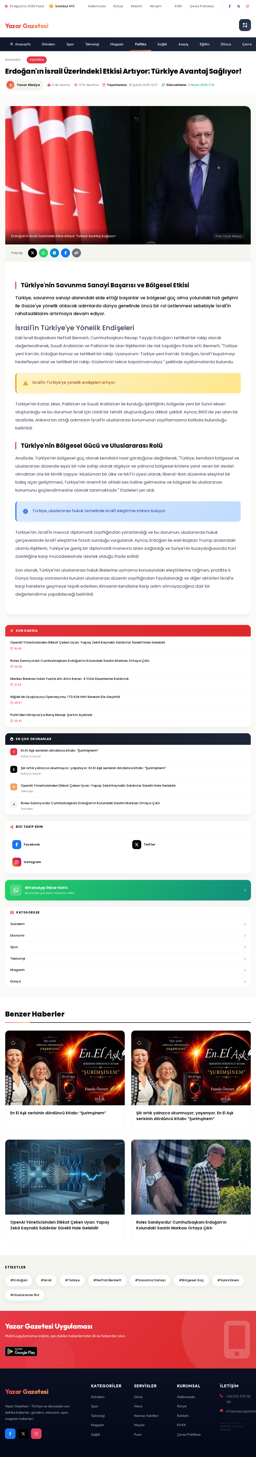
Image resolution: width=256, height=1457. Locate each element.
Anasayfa (22, 44)
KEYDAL (225, 1426)
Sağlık (162, 44)
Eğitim (205, 44)
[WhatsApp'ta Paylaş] (43, 252)
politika (37, 60)
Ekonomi (17, 935)
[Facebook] (230, 6)
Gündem (48, 44)
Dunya (15, 981)
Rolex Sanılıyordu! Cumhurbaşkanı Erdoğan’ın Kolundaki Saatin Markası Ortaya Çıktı (80, 660)
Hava (138, 1406)
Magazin (117, 44)
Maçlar (139, 1425)
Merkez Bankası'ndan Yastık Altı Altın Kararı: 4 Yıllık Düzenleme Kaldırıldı (69, 678)
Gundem (17, 924)
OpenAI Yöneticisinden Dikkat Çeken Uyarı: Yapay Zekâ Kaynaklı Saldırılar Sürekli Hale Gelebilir (87, 642)
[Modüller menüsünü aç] (245, 25)
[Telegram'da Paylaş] (54, 252)
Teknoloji (92, 44)
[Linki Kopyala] (76, 252)
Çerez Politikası (202, 6)
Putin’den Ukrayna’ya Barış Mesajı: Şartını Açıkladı (51, 714)
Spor (70, 44)
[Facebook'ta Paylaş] (65, 252)
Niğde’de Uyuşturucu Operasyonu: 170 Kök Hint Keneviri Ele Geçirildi (65, 696)
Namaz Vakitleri (146, 1415)
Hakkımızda (97, 6)
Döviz (138, 1397)
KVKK (178, 6)
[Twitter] (238, 6)
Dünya (226, 44)
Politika (140, 44)
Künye (118, 6)
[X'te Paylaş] (32, 252)
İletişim (156, 6)
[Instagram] (247, 6)
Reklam (136, 6)
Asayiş (183, 44)
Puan (138, 1434)
